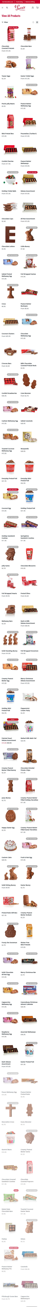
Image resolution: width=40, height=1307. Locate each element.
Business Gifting (30, 2)
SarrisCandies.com (7, 2)
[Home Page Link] (19, 8)
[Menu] (2, 7)
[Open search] (7, 7)
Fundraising (19, 2)
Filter (6, 22)
